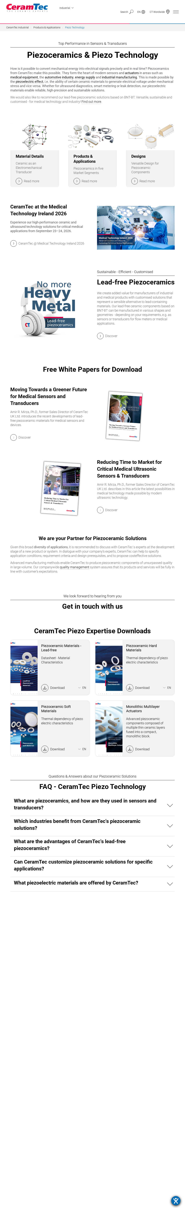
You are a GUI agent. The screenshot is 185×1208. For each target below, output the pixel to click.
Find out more (91, 101)
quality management (74, 567)
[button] (92, 806)
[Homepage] (27, 8)
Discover (24, 437)
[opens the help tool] (175, 1200)
